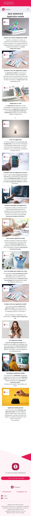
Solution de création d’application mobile (15, 37)
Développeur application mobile (15, 373)
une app (22, 512)
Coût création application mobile (15, 238)
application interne (11, 512)
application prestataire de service (13, 511)
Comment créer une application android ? (15, 172)
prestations (5, 508)
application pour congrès (13, 509)
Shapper (8, 380)
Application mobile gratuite (15, 408)
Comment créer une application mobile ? (15, 70)
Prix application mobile (15, 340)
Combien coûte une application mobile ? (15, 304)
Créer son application (15, 139)
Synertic (21, 504)
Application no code (15, 103)
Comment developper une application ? (15, 205)
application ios (20, 508)
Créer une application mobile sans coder (15, 271)
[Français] (2, 498)
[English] (2, 496)
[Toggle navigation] (28, 9)
